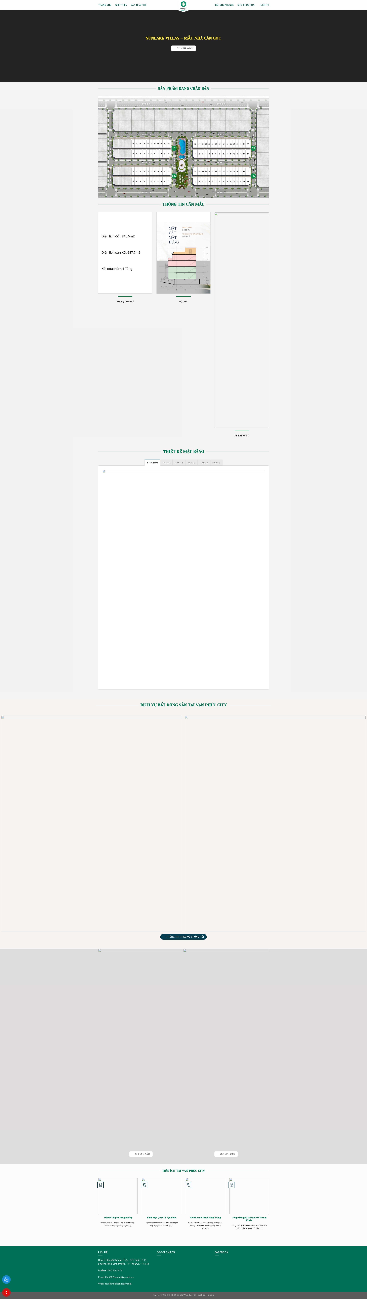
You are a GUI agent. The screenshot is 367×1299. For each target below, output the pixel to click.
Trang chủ (105, 5)
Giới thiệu (121, 5)
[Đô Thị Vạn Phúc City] (183, 7)
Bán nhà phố (138, 5)
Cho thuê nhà (245, 5)
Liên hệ (264, 5)
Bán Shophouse (224, 5)
